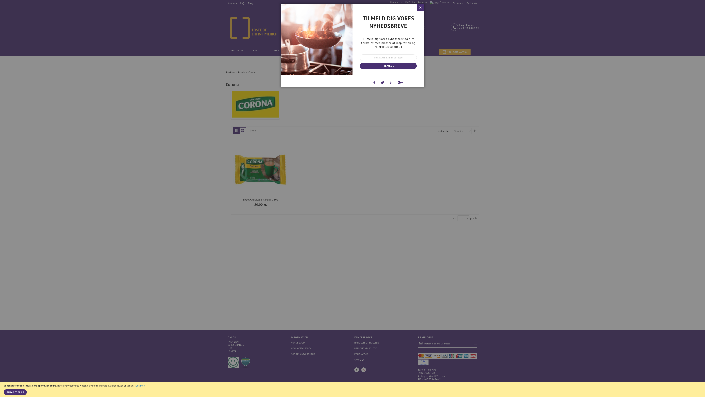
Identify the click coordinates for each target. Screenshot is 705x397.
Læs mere (140, 385)
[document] (352, 389)
